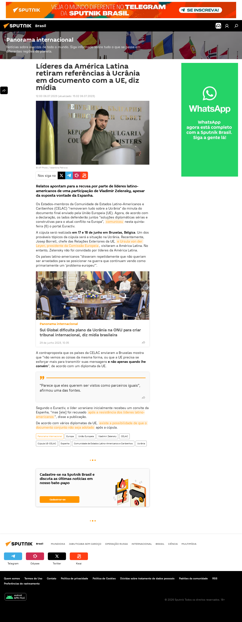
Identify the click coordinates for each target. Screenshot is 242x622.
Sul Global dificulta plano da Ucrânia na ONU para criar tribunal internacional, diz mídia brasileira (90, 332)
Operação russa (116, 543)
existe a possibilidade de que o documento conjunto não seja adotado (92, 425)
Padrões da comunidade (193, 578)
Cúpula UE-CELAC (47, 443)
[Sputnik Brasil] (18, 29)
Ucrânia (141, 443)
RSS (214, 578)
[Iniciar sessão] (227, 26)
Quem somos (12, 578)
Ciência (173, 543)
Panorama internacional (59, 324)
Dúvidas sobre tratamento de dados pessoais (147, 578)
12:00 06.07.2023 (46, 96)
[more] (143, 342)
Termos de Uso (33, 578)
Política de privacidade (74, 578)
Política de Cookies (104, 578)
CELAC (124, 436)
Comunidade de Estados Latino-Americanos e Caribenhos (103, 443)
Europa (70, 436)
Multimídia (189, 543)
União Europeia (86, 436)
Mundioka (58, 543)
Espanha (65, 443)
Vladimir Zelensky (107, 436)
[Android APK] (15, 597)
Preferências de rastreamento (22, 583)
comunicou (114, 221)
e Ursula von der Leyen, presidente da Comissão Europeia (89, 243)
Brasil (160, 543)
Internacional (142, 543)
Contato (51, 578)
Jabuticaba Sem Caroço (85, 543)
